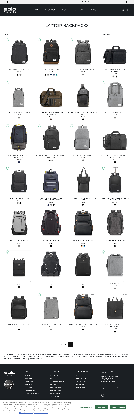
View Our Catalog (82, 378)
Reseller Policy (81, 387)
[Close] (130, 407)
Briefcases (28, 378)
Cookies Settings (86, 407)
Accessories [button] (79, 10)
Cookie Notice (55, 396)
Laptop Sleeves (30, 390)
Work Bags (28, 387)
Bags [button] (37, 10)
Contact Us (54, 375)
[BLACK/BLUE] (84, 246)
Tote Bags (28, 384)
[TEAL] (57, 75)
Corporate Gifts (81, 381)
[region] (67, 407)
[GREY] (20, 75)
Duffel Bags (29, 381)
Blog (77, 375)
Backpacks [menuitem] (51, 10)
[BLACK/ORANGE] (82, 246)
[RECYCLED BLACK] (50, 160)
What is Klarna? (55, 387)
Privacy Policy (55, 393)
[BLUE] (51, 75)
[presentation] (41, 10)
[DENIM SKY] (54, 75)
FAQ (51, 378)
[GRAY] (48, 75)
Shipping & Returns (57, 381)
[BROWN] (51, 119)
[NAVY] (19, 162)
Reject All (101, 407)
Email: (104, 385)
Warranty (53, 384)
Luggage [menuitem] (64, 10)
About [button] (94, 10)
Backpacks (28, 375)
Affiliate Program (56, 390)
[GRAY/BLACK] (115, 246)
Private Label (80, 384)
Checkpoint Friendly (32, 393)
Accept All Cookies (118, 407)
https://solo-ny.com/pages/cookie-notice (33, 413)
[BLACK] (18, 75)
